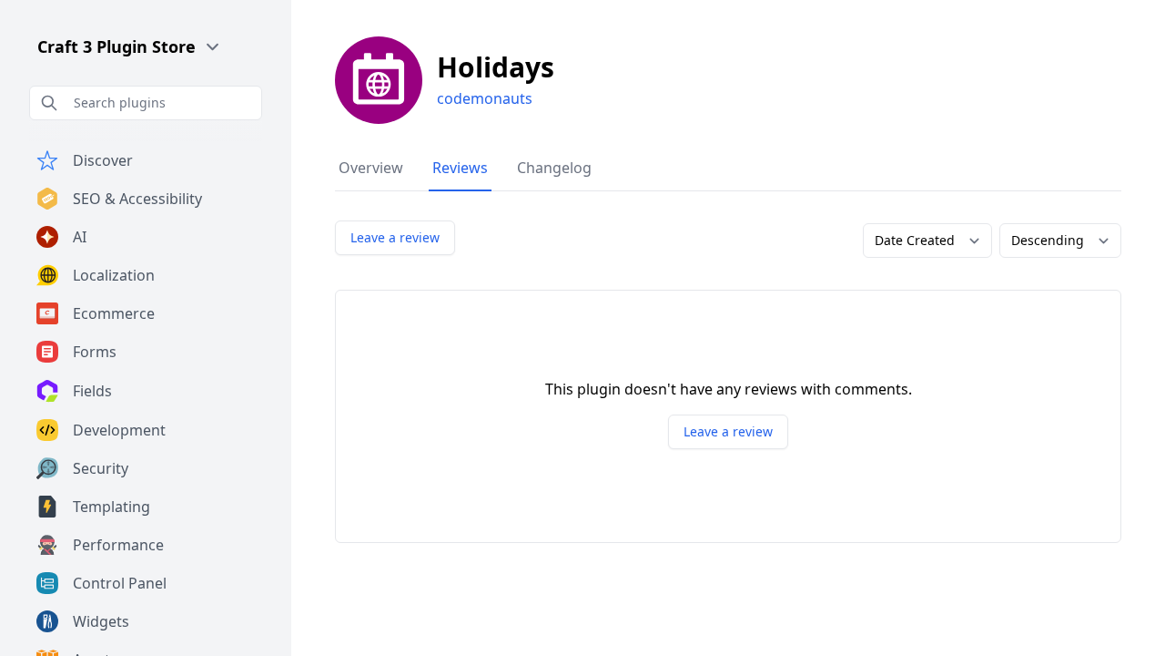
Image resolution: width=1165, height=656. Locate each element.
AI (79, 237)
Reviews (460, 168)
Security (100, 468)
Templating (111, 507)
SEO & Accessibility (137, 199)
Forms (94, 352)
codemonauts (484, 98)
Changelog (554, 168)
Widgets (101, 621)
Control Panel (120, 583)
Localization (114, 275)
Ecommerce (114, 313)
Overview (371, 168)
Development (119, 430)
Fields (92, 391)
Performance (118, 545)
